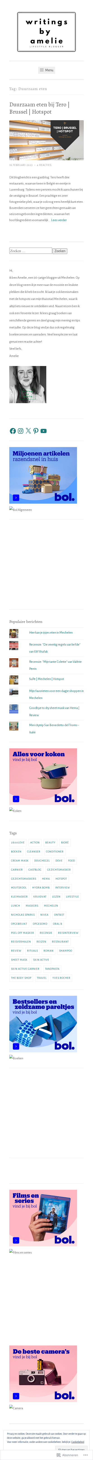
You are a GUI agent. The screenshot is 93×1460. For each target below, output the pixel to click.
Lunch (15, 905)
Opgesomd (40, 923)
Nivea (44, 914)
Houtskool (19, 887)
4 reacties (44, 165)
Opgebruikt (19, 923)
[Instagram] (20, 431)
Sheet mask (19, 959)
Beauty (50, 842)
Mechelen (51, 905)
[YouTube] (43, 431)
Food (71, 860)
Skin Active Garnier (25, 968)
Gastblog (35, 869)
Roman (48, 950)
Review (16, 950)
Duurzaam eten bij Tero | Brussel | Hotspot (39, 108)
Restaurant (60, 941)
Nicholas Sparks (23, 914)
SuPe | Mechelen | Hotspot (46, 679)
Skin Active (41, 959)
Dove (59, 860)
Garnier (17, 869)
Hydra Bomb (41, 887)
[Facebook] (12, 431)
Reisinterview (68, 932)
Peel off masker (22, 932)
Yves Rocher (61, 978)
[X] (28, 431)
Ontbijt (59, 914)
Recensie (46, 932)
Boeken (16, 851)
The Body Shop (21, 978)
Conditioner (55, 851)
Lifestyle (72, 896)
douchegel (42, 860)
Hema (46, 878)
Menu (48, 70)
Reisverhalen (21, 941)
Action (35, 842)
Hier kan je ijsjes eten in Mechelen (51, 632)
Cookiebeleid (77, 1442)
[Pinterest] (36, 431)
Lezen (56, 896)
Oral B (57, 923)
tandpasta (52, 968)
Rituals (32, 950)
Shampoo (65, 950)
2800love (18, 842)
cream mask (20, 860)
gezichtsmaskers (23, 878)
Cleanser (33, 851)
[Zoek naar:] (31, 251)
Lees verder (59, 220)
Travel (42, 978)
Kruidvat (39, 896)
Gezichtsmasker (59, 869)
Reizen (41, 941)
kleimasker (19, 896)
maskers (32, 905)
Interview (62, 887)
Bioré (65, 842)
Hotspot (61, 878)
